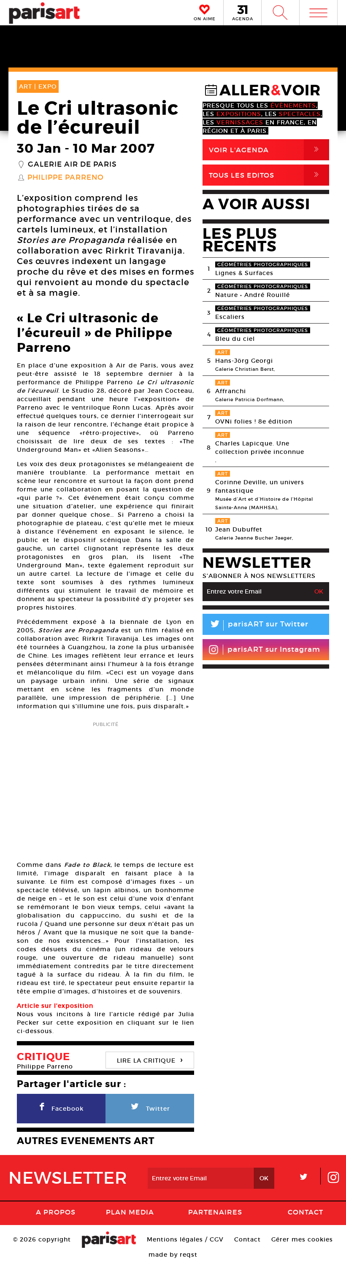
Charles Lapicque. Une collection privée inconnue (259, 448)
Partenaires (215, 1212)
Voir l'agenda (265, 149)
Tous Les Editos (265, 175)
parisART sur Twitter (258, 625)
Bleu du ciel (235, 339)
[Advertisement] (105, 788)
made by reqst (173, 1254)
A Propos (56, 1212)
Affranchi (230, 391)
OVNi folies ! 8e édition (253, 421)
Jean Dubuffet (238, 529)
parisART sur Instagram (273, 649)
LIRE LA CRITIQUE (150, 1059)
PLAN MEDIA (130, 1212)
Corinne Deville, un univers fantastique (259, 486)
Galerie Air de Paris (72, 164)
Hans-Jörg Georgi (244, 360)
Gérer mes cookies (302, 1239)
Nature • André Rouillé (252, 295)
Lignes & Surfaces (244, 273)
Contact (305, 1212)
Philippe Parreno (65, 177)
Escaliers (230, 317)
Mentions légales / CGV (185, 1239)
